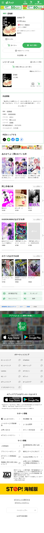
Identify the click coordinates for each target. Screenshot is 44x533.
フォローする (24, 17)
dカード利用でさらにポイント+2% (25, 30)
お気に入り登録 (36, 62)
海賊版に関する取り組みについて (9, 463)
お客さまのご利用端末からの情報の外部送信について (31, 463)
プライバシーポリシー (8, 451)
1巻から (31, 71)
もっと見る (36, 186)
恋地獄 (15, 75)
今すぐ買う (33, 45)
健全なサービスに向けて (31, 451)
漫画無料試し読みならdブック (9, 306)
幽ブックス (13, 120)
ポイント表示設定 (29, 430)
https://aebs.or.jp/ (20, 480)
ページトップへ (22, 510)
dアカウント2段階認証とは (8, 457)
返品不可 (19, 33)
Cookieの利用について (30, 457)
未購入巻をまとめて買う (23, 67)
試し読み (10, 39)
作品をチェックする (23, 50)
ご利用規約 (5, 446)
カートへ (14, 45)
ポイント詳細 (22, 27)
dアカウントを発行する (22, 500)
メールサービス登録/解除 (8, 424)
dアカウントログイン (8, 435)
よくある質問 (27, 424)
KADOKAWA (12, 114)
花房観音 (19, 17)
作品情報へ (21, 55)
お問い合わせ (5, 430)
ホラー (11, 117)
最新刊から (38, 71)
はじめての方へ (9, 419)
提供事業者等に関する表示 (31, 446)
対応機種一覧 (27, 419)
